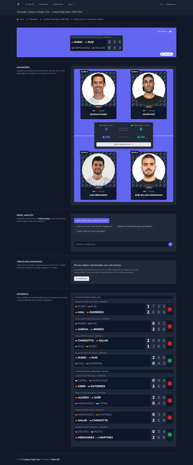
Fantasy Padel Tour (31, 459)
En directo (81, 279)
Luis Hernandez (98, 195)
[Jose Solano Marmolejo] (148, 169)
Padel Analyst (44, 218)
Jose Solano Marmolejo (149, 195)
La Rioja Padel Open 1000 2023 (56, 19)
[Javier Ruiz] (148, 89)
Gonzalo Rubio (98, 114)
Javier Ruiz (149, 114)
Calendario (33, 19)
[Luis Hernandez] (98, 169)
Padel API (55, 459)
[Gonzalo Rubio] (98, 89)
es (161, 4)
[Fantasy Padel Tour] (18, 4)
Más (70, 4)
